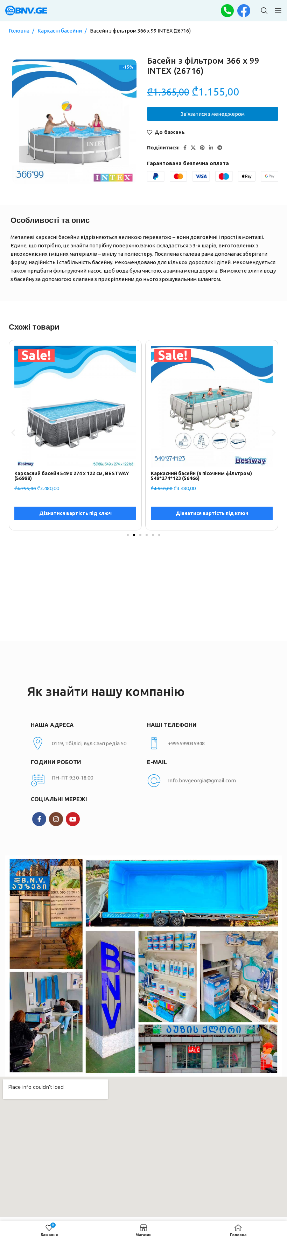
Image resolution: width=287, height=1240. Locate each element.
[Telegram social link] (219, 147)
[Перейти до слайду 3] (140, 535)
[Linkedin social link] (211, 147)
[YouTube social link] (73, 819)
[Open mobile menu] (278, 10)
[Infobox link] (201, 744)
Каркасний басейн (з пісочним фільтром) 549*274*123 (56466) (64, 476)
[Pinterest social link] (202, 147)
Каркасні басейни (60, 31)
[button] (13, 432)
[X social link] (193, 147)
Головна (19, 31)
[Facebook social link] (185, 147)
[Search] (264, 10)
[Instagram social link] (56, 819)
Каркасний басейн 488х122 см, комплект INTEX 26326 (208, 476)
